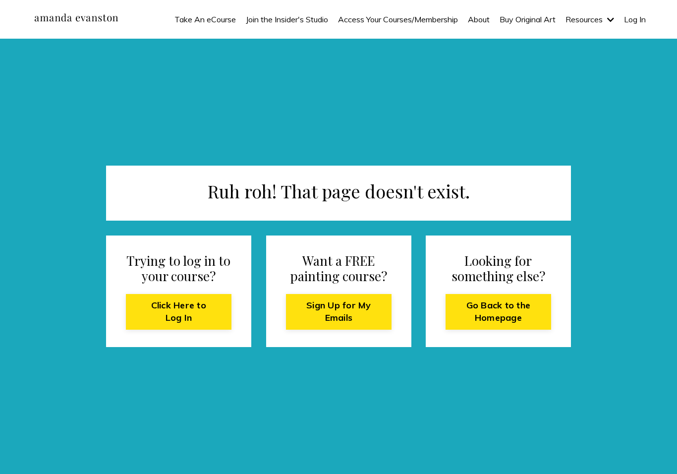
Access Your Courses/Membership (398, 19)
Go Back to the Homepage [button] (498, 311)
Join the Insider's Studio (287, 19)
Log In (635, 19)
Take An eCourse (205, 19)
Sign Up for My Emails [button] (338, 311)
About (479, 19)
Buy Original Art (528, 19)
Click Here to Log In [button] (178, 311)
